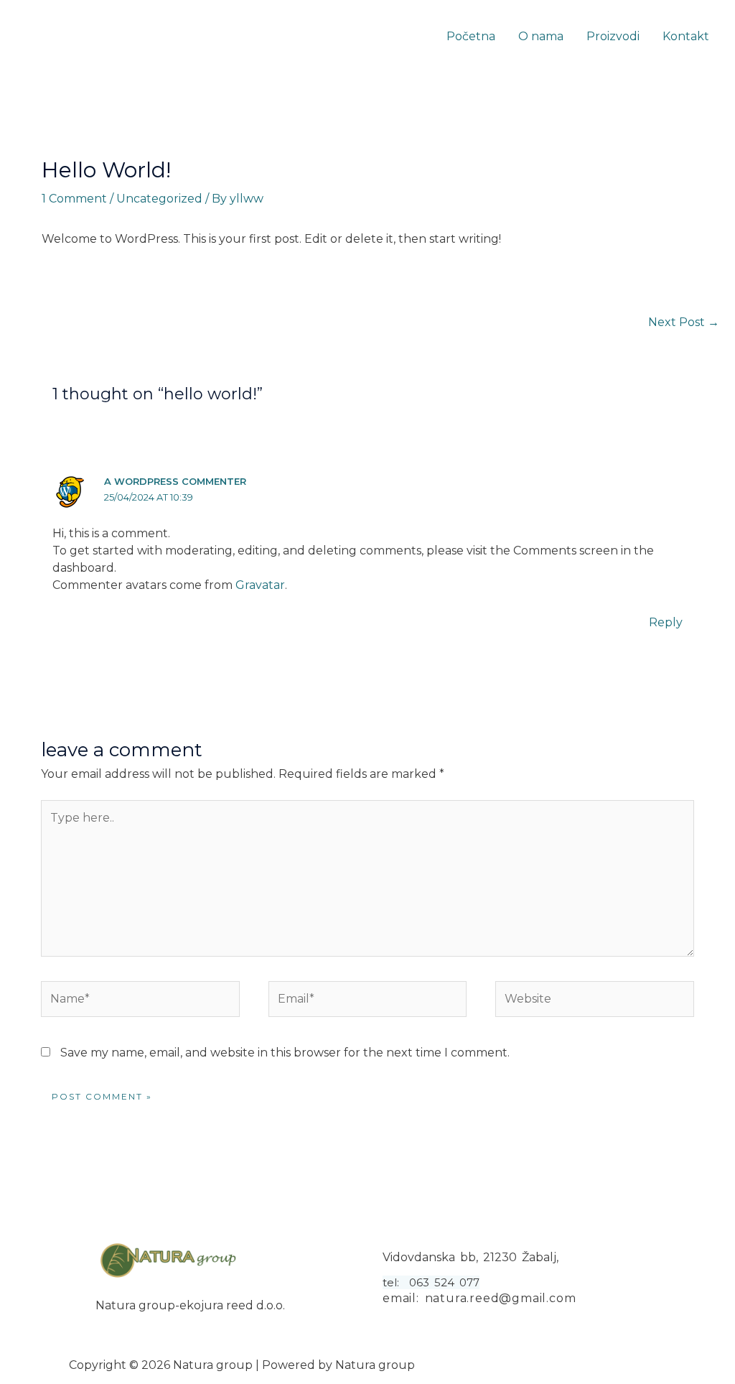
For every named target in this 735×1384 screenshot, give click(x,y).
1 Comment (74, 198)
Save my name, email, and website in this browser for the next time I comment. (285, 1052)
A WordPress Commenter (175, 481)
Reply (666, 622)
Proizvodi (613, 36)
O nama (540, 36)
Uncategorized (159, 198)
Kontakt (686, 36)
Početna (470, 36)
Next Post (683, 322)
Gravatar (260, 585)
